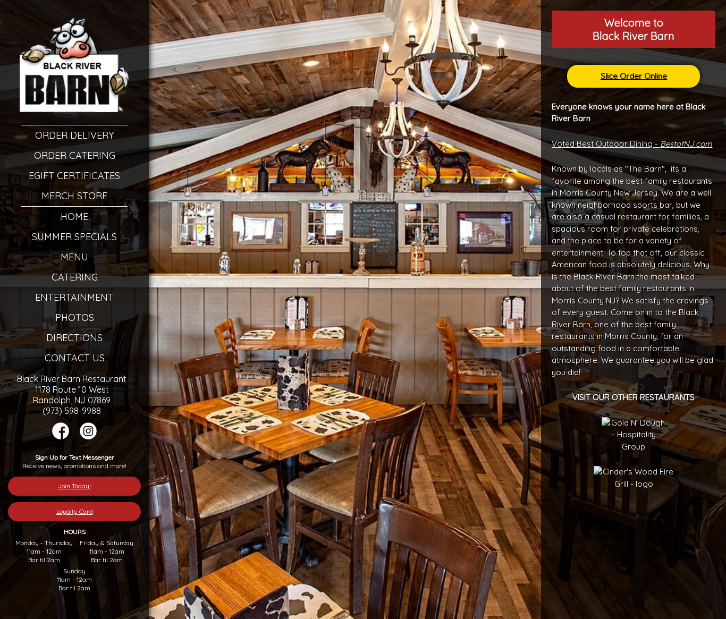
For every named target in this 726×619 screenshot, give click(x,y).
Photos (74, 317)
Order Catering (74, 155)
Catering (75, 277)
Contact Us (75, 358)
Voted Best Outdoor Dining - (632, 144)
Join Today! (74, 486)
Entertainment (74, 297)
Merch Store (74, 196)
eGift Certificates (74, 175)
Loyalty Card (74, 511)
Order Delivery (74, 135)
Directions (74, 338)
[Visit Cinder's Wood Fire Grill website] (633, 484)
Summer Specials (74, 237)
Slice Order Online (634, 76)
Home (74, 216)
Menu (74, 257)
